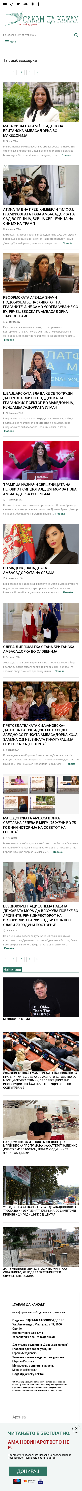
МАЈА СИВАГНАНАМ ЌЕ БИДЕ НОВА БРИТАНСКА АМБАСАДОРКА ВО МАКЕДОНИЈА (33, 131)
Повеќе (66, 155)
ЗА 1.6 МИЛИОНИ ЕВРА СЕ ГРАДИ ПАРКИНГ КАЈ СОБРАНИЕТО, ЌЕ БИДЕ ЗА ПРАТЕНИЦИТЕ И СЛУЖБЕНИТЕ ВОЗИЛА (35, 1272)
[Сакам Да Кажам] (41, 29)
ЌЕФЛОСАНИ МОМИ (16, 1019)
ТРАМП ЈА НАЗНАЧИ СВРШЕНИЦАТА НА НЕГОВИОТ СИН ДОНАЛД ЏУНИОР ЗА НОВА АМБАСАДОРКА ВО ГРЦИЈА (40, 489)
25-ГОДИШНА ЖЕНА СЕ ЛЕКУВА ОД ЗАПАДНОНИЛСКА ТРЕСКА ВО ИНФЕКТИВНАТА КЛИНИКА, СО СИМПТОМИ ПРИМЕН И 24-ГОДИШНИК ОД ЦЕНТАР (39, 1211)
